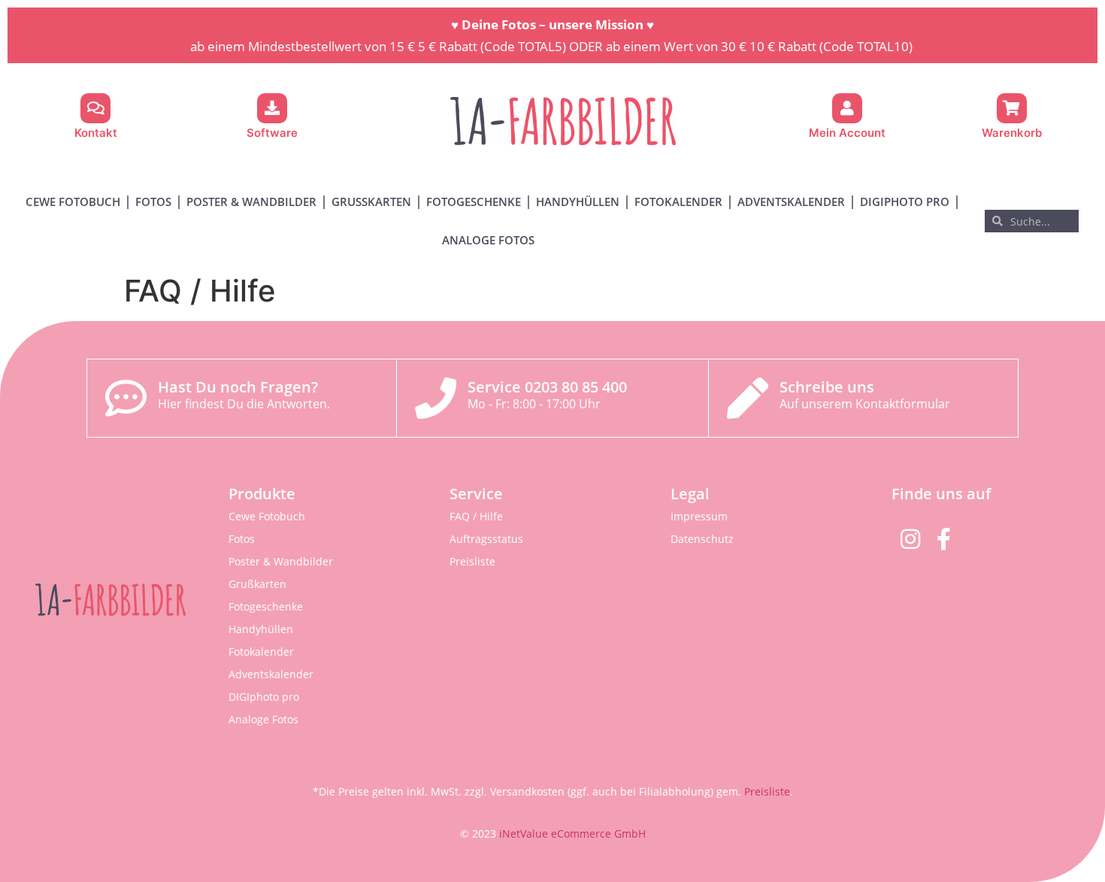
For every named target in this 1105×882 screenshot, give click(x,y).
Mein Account (847, 133)
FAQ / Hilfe (476, 516)
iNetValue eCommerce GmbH (572, 833)
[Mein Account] (847, 108)
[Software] (272, 108)
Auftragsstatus (486, 539)
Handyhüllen (577, 201)
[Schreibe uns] (747, 398)
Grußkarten (371, 201)
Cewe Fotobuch (73, 201)
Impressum (699, 516)
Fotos (153, 201)
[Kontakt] (95, 108)
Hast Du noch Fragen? (238, 387)
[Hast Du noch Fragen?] (126, 398)
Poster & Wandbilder (251, 201)
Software (272, 133)
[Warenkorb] (1012, 108)
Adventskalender (791, 201)
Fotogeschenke (473, 201)
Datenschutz (702, 539)
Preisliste (472, 561)
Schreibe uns (827, 387)
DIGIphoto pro (904, 201)
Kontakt (95, 133)
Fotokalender (678, 201)
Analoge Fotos (488, 239)
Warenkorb (1012, 133)
